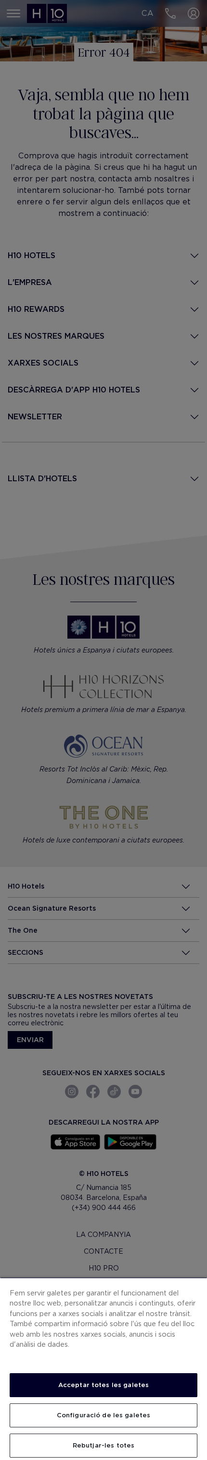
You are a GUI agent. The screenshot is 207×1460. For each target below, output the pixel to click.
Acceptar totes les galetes (103, 1385)
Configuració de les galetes (104, 1415)
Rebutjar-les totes (103, 1445)
